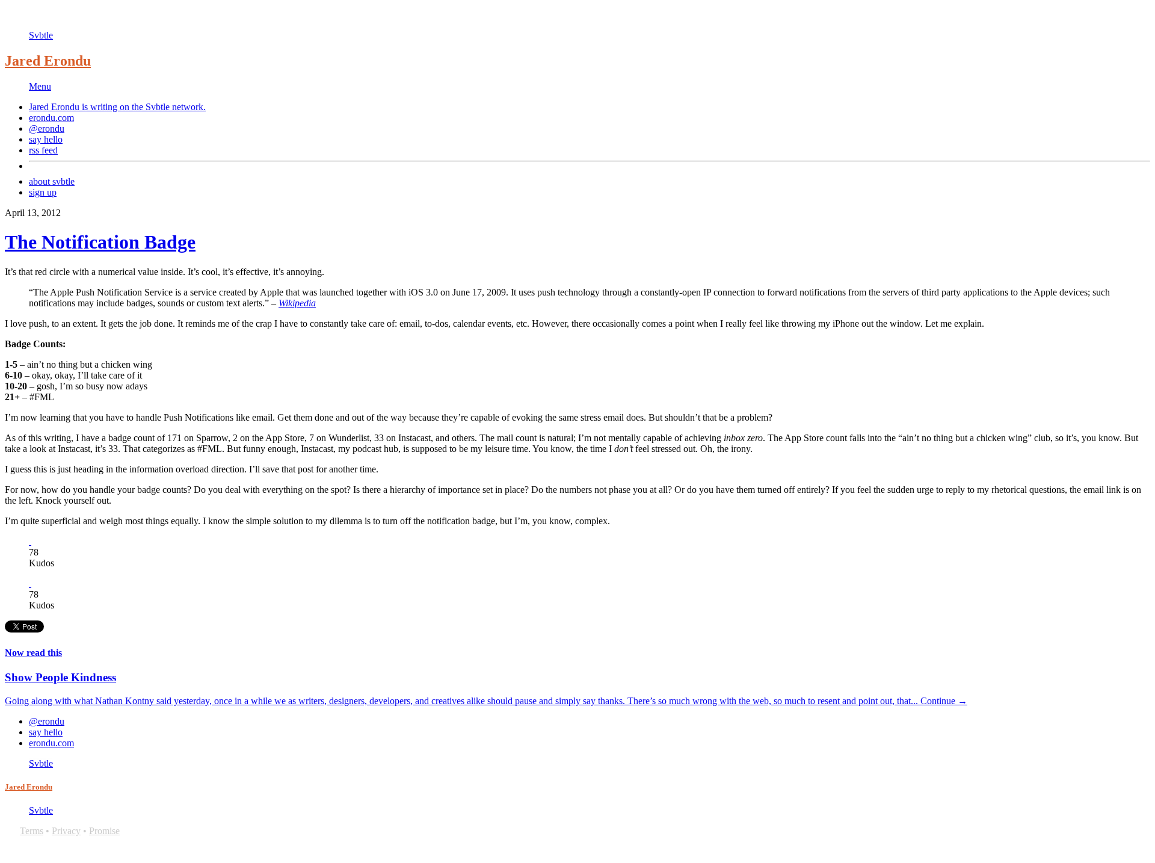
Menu (40, 86)
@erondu (46, 128)
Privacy (66, 831)
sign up (43, 192)
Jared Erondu (48, 61)
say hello (46, 139)
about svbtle (52, 181)
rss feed (43, 150)
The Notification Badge (100, 242)
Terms (31, 831)
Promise (104, 831)
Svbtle (41, 35)
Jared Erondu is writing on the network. (117, 107)
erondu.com (51, 118)
